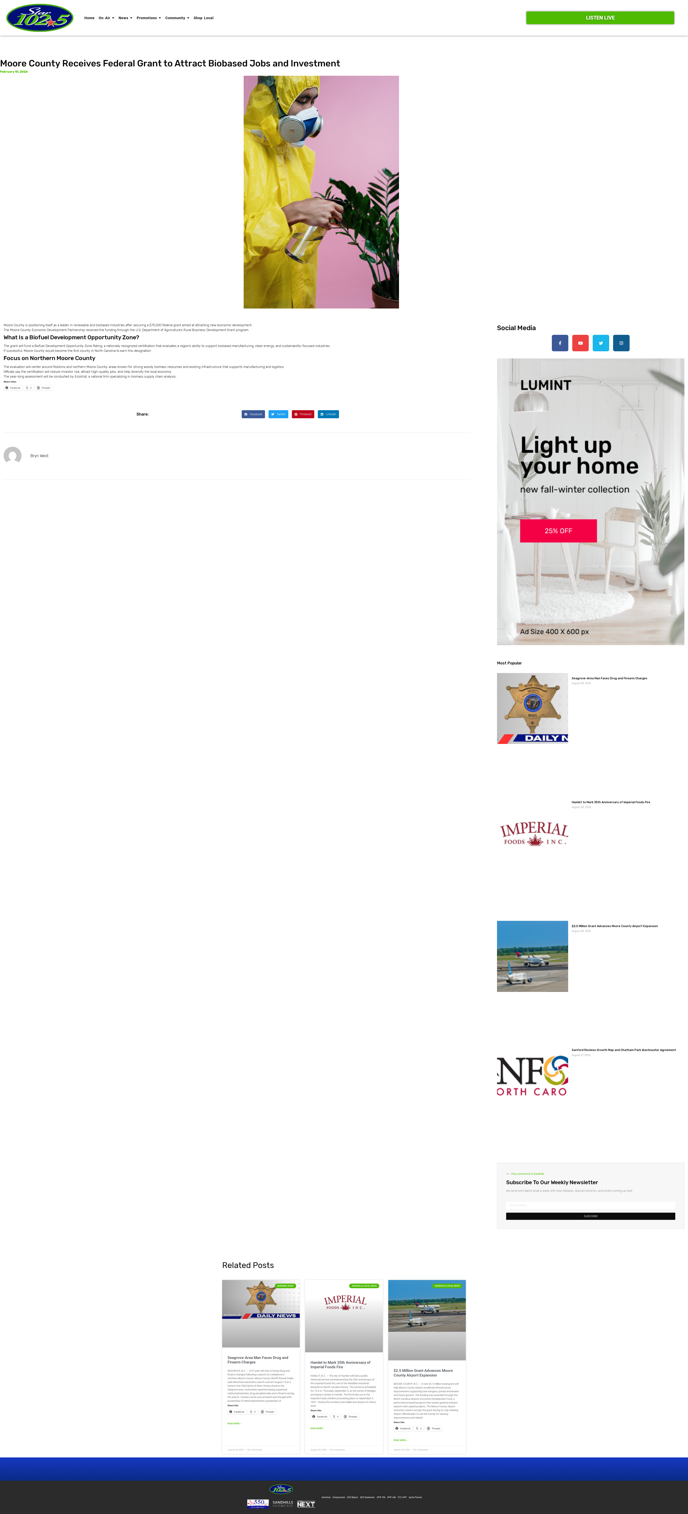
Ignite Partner (415, 1497)
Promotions (147, 18)
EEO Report (352, 1497)
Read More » (234, 1423)
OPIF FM (381, 1497)
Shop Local (204, 18)
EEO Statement (367, 1497)
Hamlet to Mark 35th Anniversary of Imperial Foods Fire (611, 802)
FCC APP (402, 1497)
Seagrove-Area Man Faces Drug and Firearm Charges (609, 678)
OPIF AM (391, 1497)
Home (89, 18)
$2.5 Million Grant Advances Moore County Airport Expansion (615, 926)
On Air (104, 18)
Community (175, 18)
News (123, 18)
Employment (339, 1497)
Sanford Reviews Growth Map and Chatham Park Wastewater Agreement (624, 1050)
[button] (253, 414)
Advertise (326, 1497)
